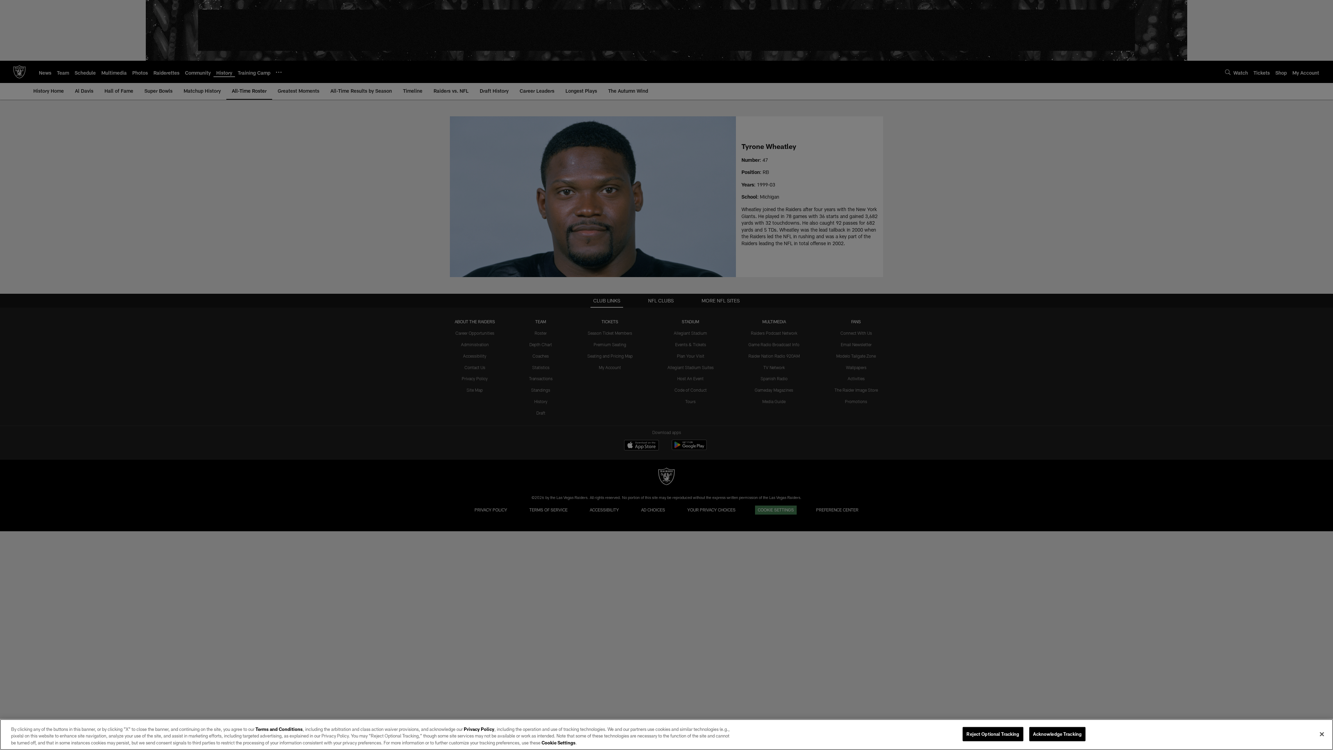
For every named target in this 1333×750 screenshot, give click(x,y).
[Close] (1322, 734)
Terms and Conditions (279, 729)
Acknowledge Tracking (1057, 733)
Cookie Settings (559, 742)
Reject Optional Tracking (992, 733)
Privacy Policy (479, 729)
